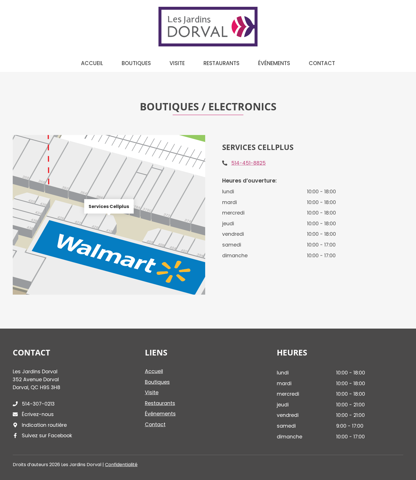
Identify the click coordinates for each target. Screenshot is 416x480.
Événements (160, 413)
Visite (151, 392)
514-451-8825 (248, 163)
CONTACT (322, 63)
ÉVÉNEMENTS (274, 63)
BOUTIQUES (136, 63)
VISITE (177, 63)
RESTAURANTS (221, 63)
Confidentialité (121, 464)
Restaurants (160, 403)
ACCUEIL (92, 63)
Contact (155, 424)
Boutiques (157, 382)
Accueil (154, 371)
